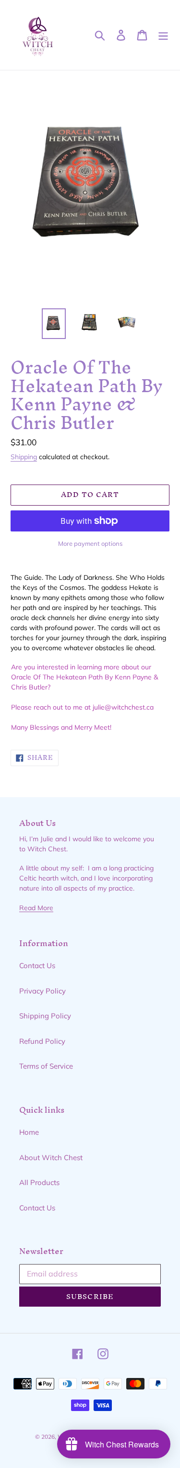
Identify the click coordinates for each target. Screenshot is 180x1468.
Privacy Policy (42, 990)
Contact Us (37, 965)
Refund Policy (42, 1041)
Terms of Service (46, 1066)
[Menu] (163, 34)
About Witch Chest (51, 1157)
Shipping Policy (45, 1015)
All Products (39, 1182)
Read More (36, 907)
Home (29, 1132)
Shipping (24, 456)
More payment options (90, 543)
